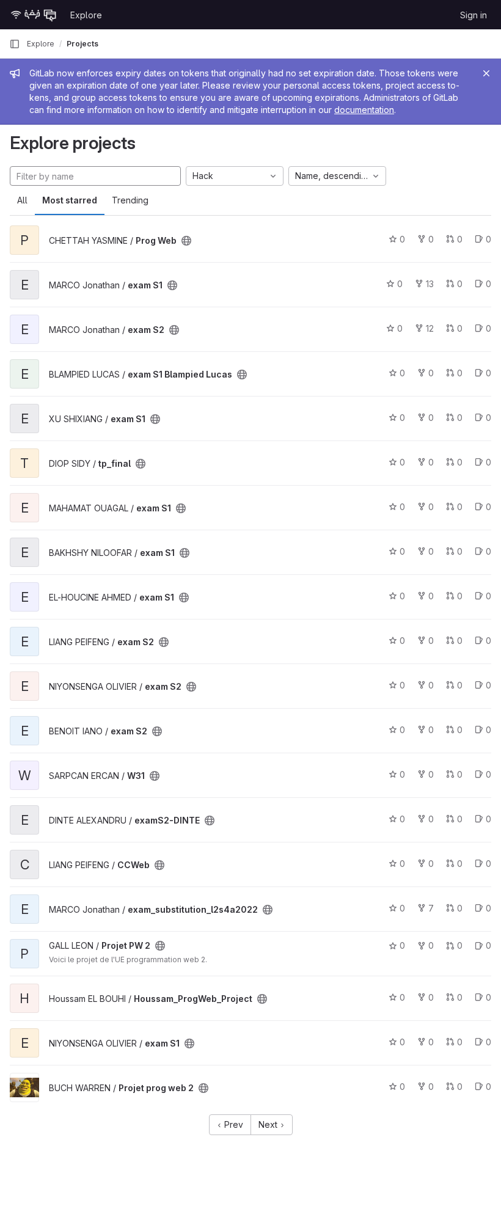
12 (430, 328)
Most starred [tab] (69, 200)
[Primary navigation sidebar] (14, 44)
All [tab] (22, 200)
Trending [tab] (130, 200)
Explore (86, 15)
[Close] (486, 73)
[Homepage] (33, 14)
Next (269, 1124)
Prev (232, 1124)
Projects (82, 43)
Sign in (473, 15)
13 (430, 284)
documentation (364, 109)
